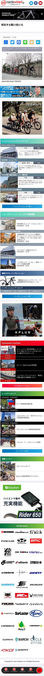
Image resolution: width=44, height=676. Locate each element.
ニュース (6, 671)
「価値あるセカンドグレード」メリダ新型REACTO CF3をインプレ (29, 281)
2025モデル (22, 291)
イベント (30, 671)
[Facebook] (18, 42)
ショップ (22, 671)
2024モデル (37, 291)
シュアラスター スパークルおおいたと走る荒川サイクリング (22, 49)
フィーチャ (14, 671)
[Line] (25, 42)
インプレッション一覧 (22, 296)
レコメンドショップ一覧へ (22, 206)
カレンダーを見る (22, 451)
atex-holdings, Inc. (20, 661)
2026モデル (7, 291)
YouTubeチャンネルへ (22, 386)
